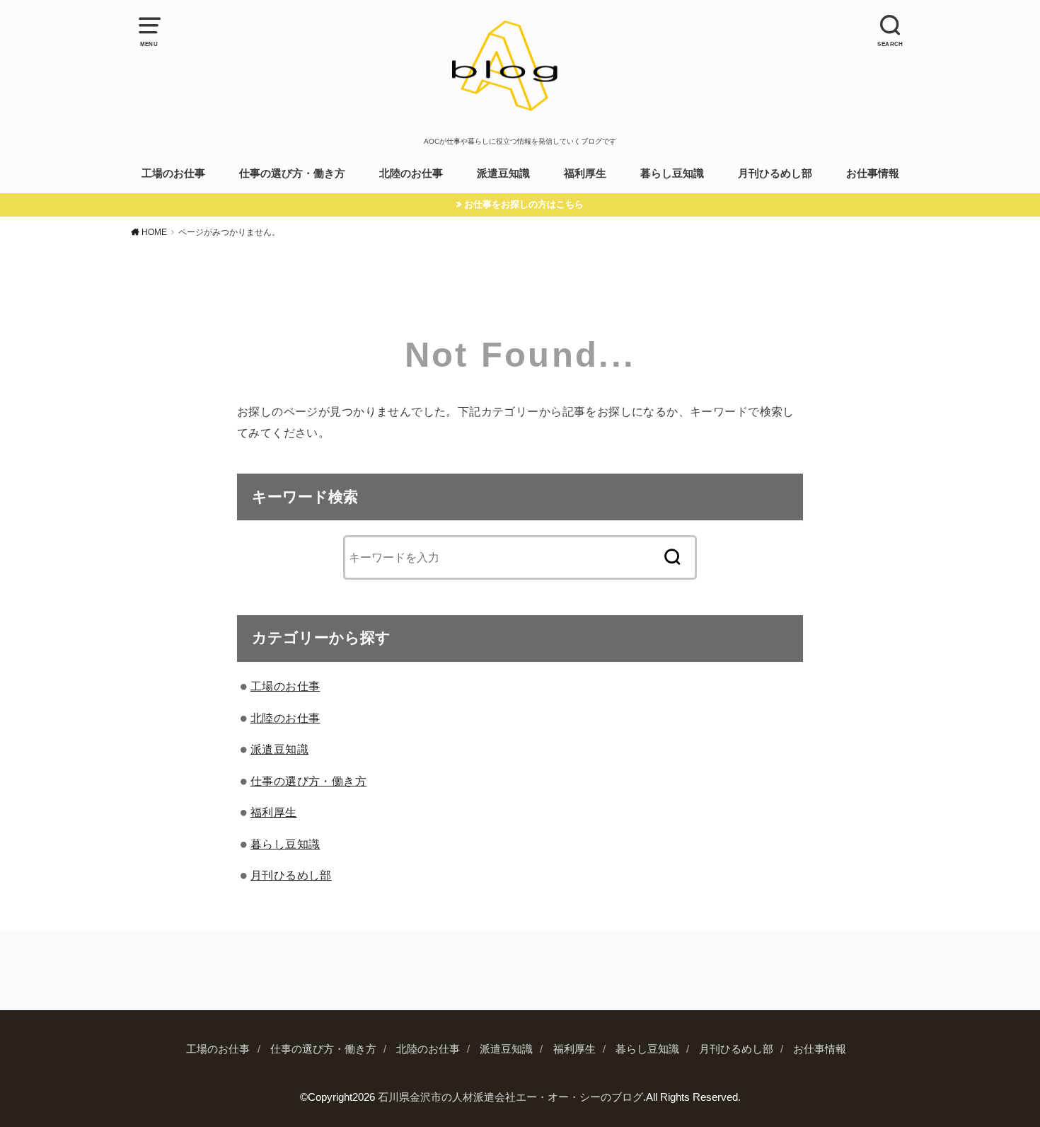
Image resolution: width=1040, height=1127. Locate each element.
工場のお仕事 (173, 173)
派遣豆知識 (503, 173)
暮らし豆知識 (672, 173)
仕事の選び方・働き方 (292, 173)
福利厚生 (585, 173)
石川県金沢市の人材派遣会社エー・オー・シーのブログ (510, 1097)
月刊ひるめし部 (775, 173)
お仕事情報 (872, 173)
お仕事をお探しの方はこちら (524, 204)
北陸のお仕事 (411, 173)
